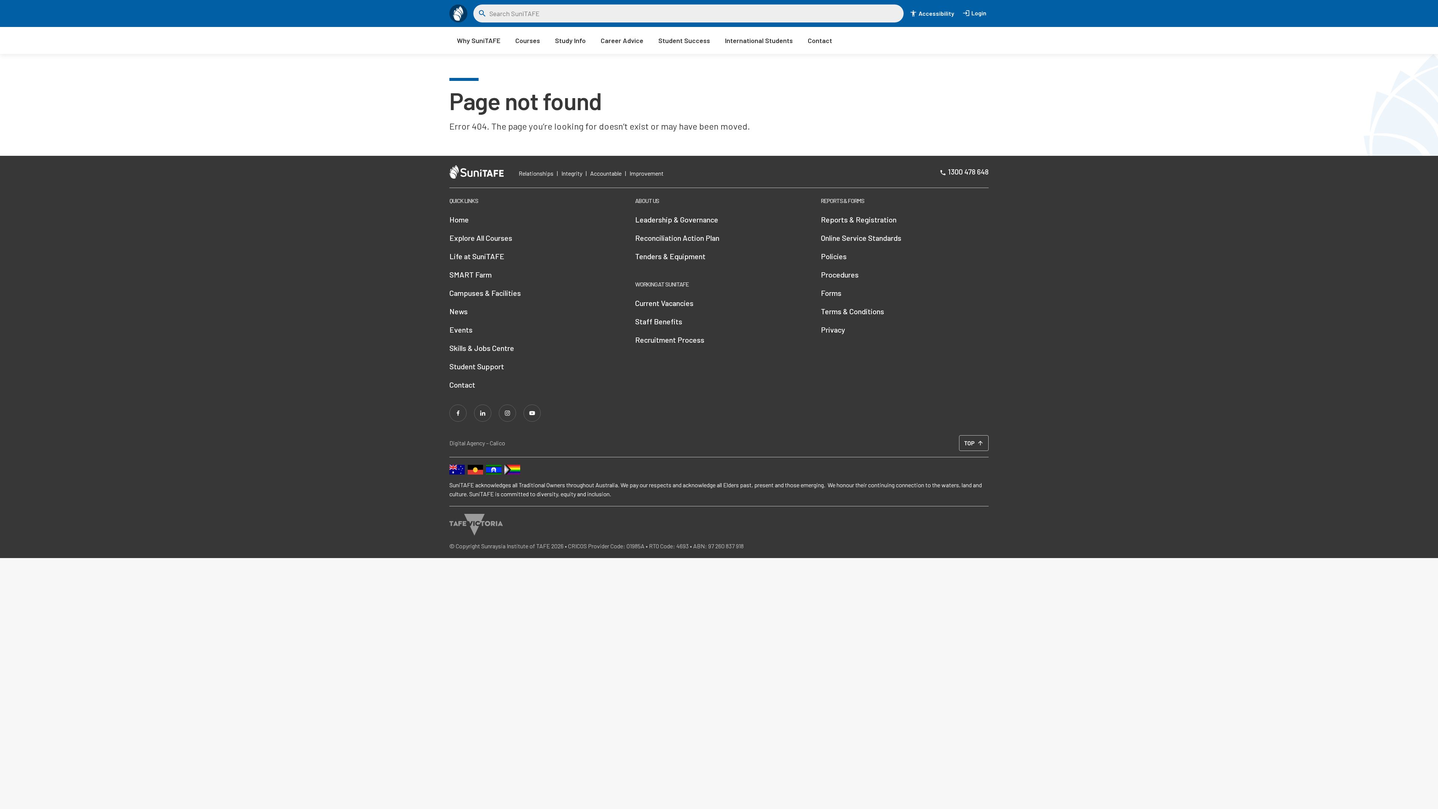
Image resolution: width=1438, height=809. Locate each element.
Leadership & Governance (676, 219)
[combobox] (694, 13)
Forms (831, 292)
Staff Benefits (658, 321)
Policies (834, 256)
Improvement (646, 173)
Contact (820, 40)
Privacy (833, 329)
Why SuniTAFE (478, 40)
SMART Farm (470, 274)
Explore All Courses (480, 237)
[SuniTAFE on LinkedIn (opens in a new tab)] (482, 413)
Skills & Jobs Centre (481, 347)
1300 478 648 (968, 171)
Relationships (536, 173)
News (458, 311)
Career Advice (622, 40)
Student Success (684, 40)
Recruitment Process (669, 339)
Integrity (571, 173)
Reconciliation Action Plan (677, 237)
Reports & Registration (859, 219)
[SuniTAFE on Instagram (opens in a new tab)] (507, 413)
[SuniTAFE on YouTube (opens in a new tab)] (532, 413)
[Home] (458, 13)
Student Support (476, 366)
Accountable (606, 173)
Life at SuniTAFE (476, 256)
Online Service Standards (861, 237)
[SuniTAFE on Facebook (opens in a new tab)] (458, 413)
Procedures (840, 274)
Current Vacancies (664, 303)
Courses (527, 40)
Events (461, 329)
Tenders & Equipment (670, 256)
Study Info (570, 40)
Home (459, 219)
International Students (759, 40)
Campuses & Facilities (485, 292)
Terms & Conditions (852, 311)
